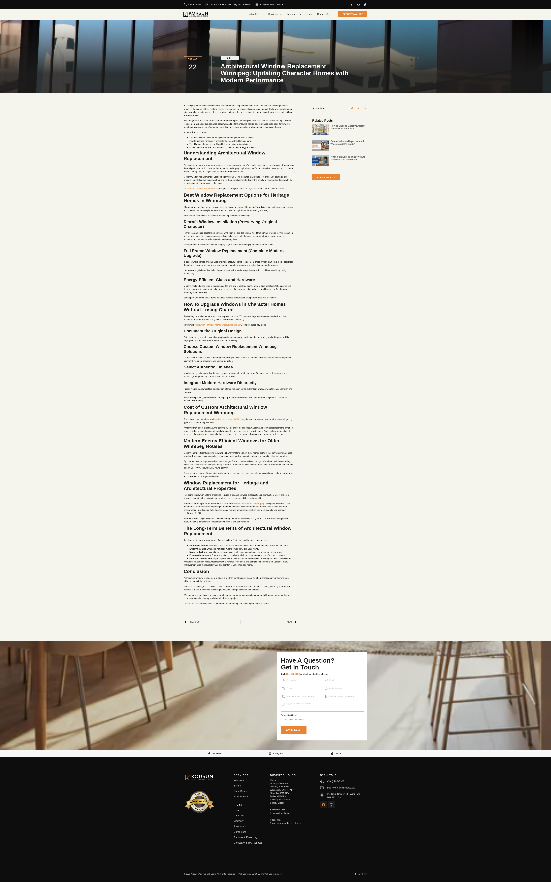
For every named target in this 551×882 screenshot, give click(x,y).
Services (273, 14)
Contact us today (192, 603)
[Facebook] (323, 804)
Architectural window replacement (199, 188)
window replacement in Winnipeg (229, 419)
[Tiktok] (365, 4)
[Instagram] (358, 4)
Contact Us (323, 14)
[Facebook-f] (352, 4)
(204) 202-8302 (292, 674)
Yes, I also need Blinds (294, 719)
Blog (309, 14)
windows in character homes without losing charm (218, 325)
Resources (292, 14)
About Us (254, 14)
